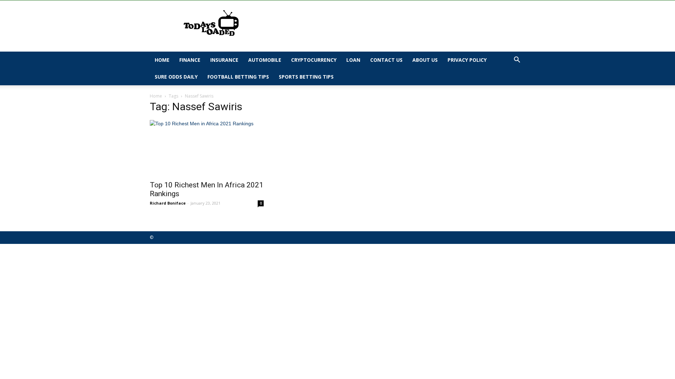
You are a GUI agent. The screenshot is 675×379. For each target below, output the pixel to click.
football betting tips (238, 76)
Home (162, 59)
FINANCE (189, 59)
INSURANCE (224, 59)
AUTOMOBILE (264, 59)
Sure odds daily (176, 76)
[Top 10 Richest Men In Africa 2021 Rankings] (207, 148)
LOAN (353, 59)
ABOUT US (425, 59)
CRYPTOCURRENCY (313, 59)
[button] (516, 60)
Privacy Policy (467, 59)
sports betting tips (306, 76)
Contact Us (386, 59)
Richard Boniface (168, 203)
